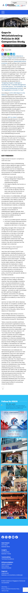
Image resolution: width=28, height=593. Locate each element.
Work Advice (5, 566)
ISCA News (4, 545)
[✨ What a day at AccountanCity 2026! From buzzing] (14, 451)
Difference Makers (7, 562)
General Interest (6, 568)
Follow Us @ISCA (9, 401)
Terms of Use (4, 591)
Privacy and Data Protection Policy (10, 589)
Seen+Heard (5, 543)
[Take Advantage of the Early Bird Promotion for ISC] (14, 424)
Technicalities (6, 557)
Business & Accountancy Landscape (12, 575)
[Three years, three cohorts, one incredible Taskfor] (14, 478)
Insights (4, 550)
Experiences (5, 573)
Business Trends (6, 554)
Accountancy (5, 552)
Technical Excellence (7, 559)
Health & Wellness (6, 564)
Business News (5, 547)
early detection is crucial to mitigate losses (12, 57)
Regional (4, 571)
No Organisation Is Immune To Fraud (12, 90)
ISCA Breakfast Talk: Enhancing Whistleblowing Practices (13, 87)
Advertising (4, 587)
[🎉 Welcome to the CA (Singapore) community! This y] (14, 505)
